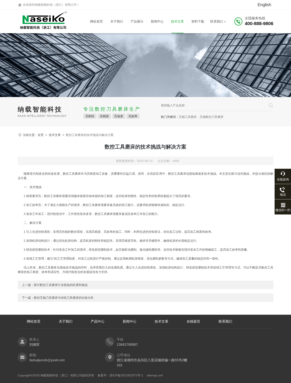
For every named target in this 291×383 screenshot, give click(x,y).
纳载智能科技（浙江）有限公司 (56, 4)
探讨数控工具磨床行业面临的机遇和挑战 (61, 285)
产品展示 (137, 21)
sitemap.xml (155, 375)
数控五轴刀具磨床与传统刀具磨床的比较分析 (64, 297)
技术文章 (177, 21)
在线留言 (193, 321)
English (264, 4)
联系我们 (216, 21)
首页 (41, 135)
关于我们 (116, 21)
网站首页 (96, 21)
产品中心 (97, 321)
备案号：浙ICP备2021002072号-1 (120, 375)
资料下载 (197, 21)
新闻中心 (157, 21)
